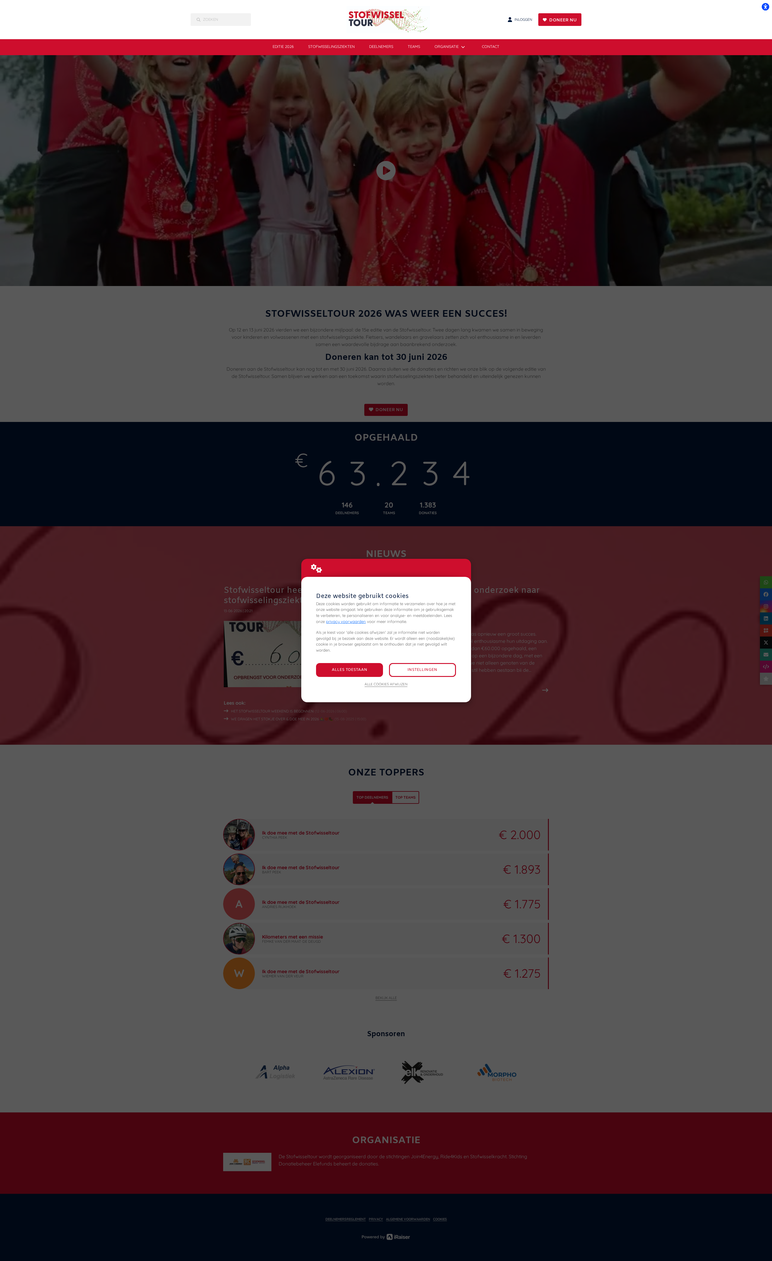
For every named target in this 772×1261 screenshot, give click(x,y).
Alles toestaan (349, 669)
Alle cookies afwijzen (386, 684)
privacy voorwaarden (346, 621)
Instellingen (422, 669)
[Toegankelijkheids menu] (765, 6)
